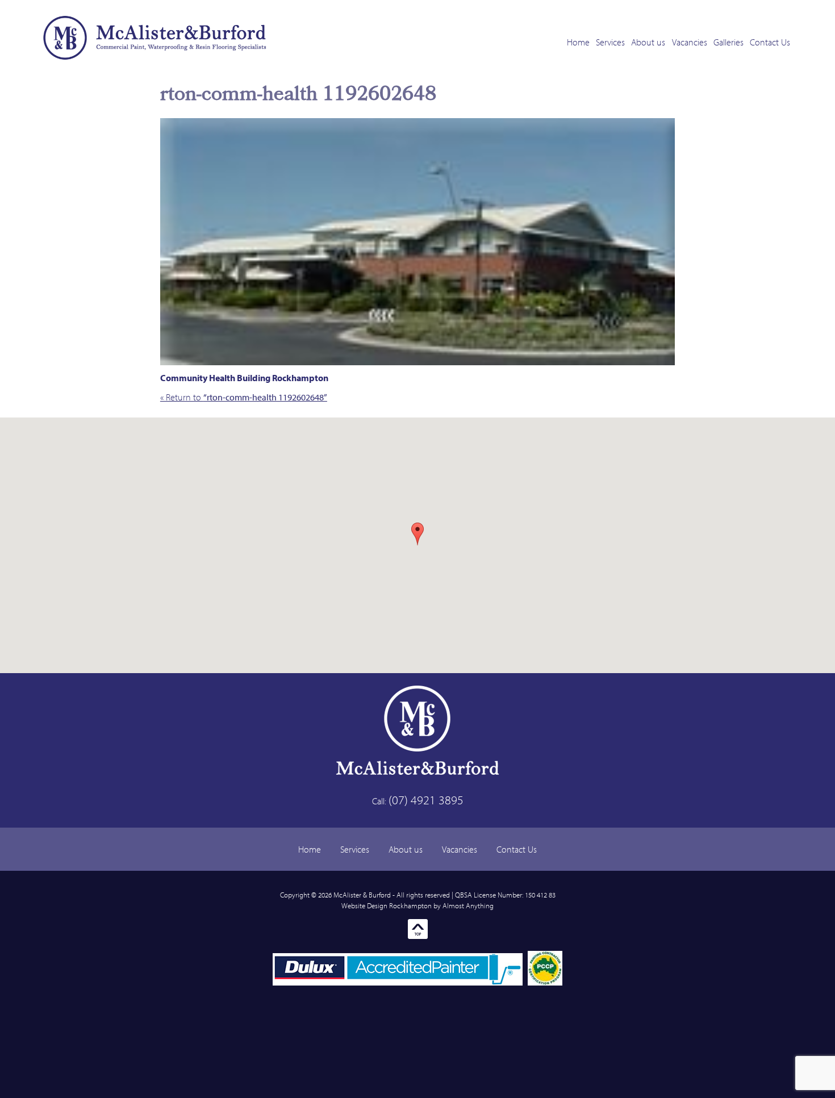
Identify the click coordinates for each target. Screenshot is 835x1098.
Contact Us (770, 42)
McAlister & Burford (362, 894)
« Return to (243, 397)
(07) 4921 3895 (426, 799)
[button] (417, 534)
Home (578, 42)
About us (648, 42)
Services (610, 42)
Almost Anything (468, 905)
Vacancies (689, 42)
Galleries (728, 42)
